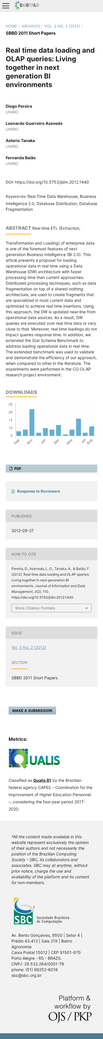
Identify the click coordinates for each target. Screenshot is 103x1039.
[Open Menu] (5, 5)
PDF (17, 468)
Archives (31, 26)
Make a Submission (32, 710)
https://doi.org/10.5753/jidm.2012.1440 (52, 182)
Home (11, 26)
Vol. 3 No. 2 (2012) (62, 26)
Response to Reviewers (38, 491)
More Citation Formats (35, 608)
